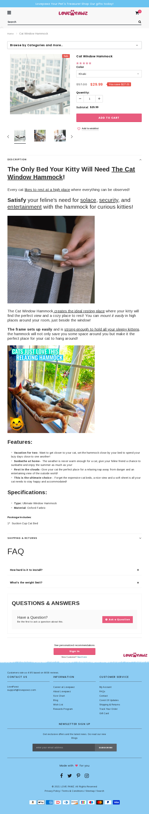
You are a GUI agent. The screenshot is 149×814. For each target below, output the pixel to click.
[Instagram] (87, 775)
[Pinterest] (78, 775)
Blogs (74, 738)
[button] (84, 63)
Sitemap (90, 791)
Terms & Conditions (73, 791)
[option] (40, 84)
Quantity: (82, 92)
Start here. (82, 657)
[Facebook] (61, 775)
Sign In (74, 651)
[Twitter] (69, 775)
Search (100, 791)
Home (10, 33)
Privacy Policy (52, 791)
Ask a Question (119, 619)
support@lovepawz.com (21, 690)
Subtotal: (82, 107)
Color (80, 66)
